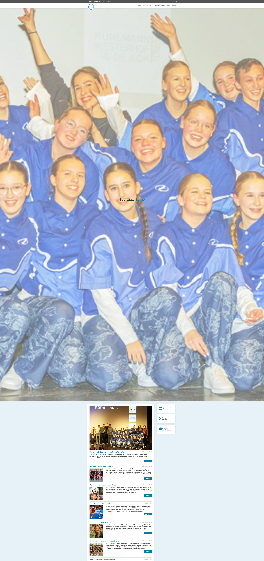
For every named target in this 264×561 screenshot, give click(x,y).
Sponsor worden (168, 408)
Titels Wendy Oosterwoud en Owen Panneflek (107, 452)
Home (139, 5)
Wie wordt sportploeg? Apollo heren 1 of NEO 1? (108, 466)
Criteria (168, 5)
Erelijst (144, 5)
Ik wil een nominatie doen (167, 429)
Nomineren (149, 5)
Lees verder (147, 461)
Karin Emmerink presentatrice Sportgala (105, 522)
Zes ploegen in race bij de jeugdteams (104, 541)
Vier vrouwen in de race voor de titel (103, 485)
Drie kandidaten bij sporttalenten (102, 560)
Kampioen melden (165, 418)
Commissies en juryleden (159, 5)
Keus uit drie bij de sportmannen (102, 504)
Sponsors (174, 5)
